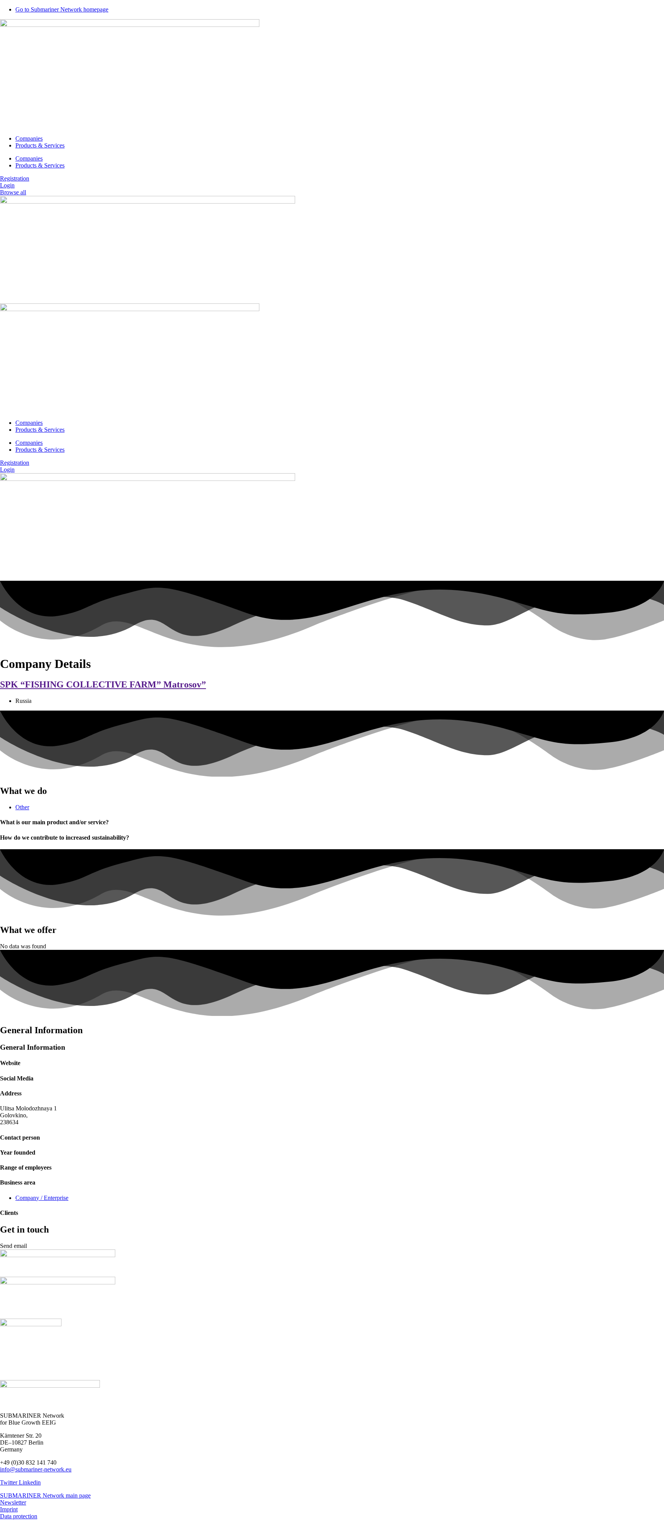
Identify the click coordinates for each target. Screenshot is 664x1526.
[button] (13, 1246)
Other (22, 807)
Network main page (67, 1495)
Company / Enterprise (41, 1198)
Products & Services (40, 145)
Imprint (9, 1509)
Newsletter (13, 1502)
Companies (29, 138)
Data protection (18, 1516)
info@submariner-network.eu (35, 1469)
